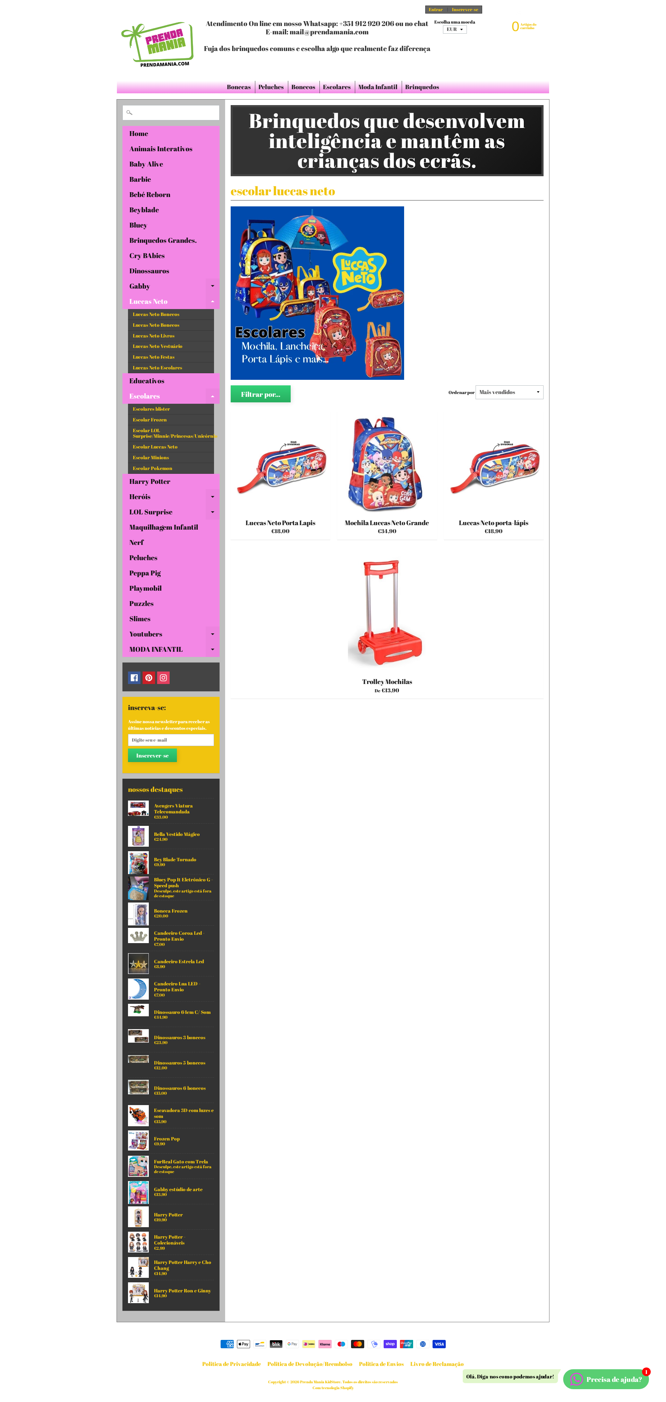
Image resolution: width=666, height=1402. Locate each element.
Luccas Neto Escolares (157, 368)
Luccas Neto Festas (153, 357)
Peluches (271, 87)
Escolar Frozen (150, 420)
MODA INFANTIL (174, 650)
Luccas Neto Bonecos (156, 314)
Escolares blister (151, 409)
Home (138, 133)
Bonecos (303, 87)
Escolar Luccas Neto (155, 447)
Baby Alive (146, 164)
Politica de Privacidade (231, 1364)
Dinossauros (149, 270)
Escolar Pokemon (152, 468)
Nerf (136, 542)
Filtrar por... (260, 394)
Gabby (174, 287)
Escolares (337, 87)
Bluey (138, 225)
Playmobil (145, 588)
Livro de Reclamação (437, 1364)
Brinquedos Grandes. (163, 240)
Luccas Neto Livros (153, 336)
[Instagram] (163, 678)
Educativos (146, 380)
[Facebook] (134, 678)
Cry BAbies (147, 255)
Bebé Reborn (149, 194)
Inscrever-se (465, 9)
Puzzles (141, 603)
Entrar (436, 9)
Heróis (174, 498)
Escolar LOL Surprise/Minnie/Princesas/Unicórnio (173, 433)
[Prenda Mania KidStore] (158, 40)
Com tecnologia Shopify (333, 1387)
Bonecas (239, 87)
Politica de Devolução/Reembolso (309, 1364)
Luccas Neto (174, 303)
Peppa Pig (145, 573)
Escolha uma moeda (454, 22)
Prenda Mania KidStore (320, 1381)
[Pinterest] (149, 678)
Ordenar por (462, 392)
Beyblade (144, 209)
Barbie (140, 179)
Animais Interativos (161, 148)
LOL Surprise (174, 513)
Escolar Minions (151, 457)
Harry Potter (149, 481)
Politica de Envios (381, 1364)
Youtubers (174, 635)
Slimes (140, 618)
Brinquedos (422, 87)
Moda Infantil (378, 87)
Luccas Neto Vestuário (157, 346)
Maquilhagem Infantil (163, 527)
